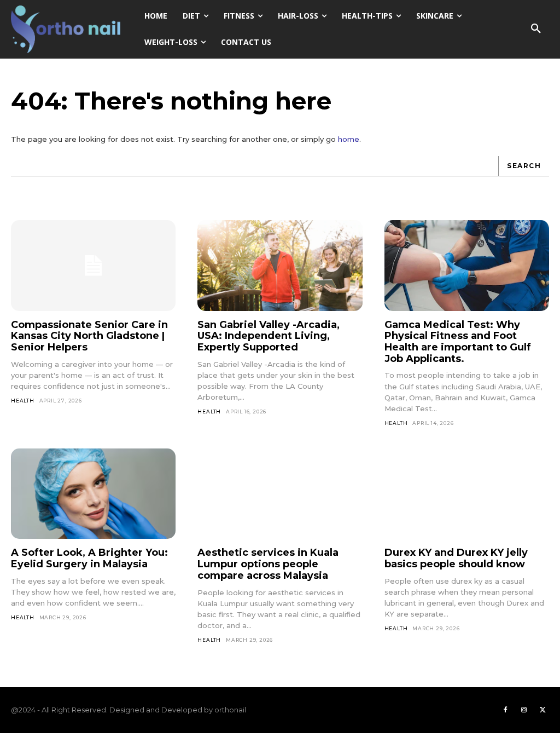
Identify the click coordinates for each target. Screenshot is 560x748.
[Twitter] (542, 710)
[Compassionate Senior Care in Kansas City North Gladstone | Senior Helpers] (93, 265)
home (348, 139)
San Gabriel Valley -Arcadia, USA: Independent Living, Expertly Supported (268, 336)
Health (22, 401)
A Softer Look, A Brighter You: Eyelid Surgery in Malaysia (89, 558)
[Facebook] (505, 710)
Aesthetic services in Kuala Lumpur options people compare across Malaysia (268, 563)
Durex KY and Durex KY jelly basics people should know (456, 558)
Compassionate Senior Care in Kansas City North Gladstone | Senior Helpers (89, 336)
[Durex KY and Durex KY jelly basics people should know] (466, 493)
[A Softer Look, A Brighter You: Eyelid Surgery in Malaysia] (93, 493)
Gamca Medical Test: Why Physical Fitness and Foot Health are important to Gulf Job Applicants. (457, 342)
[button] (536, 29)
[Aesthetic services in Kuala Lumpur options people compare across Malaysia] (279, 493)
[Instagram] (523, 710)
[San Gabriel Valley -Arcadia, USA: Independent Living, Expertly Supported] (279, 265)
